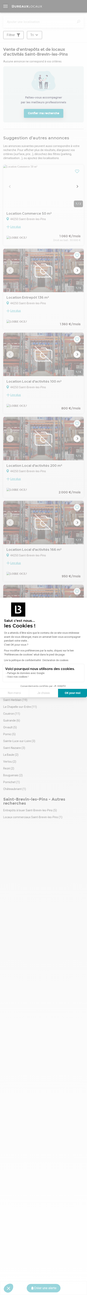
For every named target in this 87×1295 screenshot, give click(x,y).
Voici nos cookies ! (18, 676)
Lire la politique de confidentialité (22, 660)
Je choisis (43, 693)
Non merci (14, 693)
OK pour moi (73, 693)
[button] (8, 1288)
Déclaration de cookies (55, 660)
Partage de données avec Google (26, 673)
